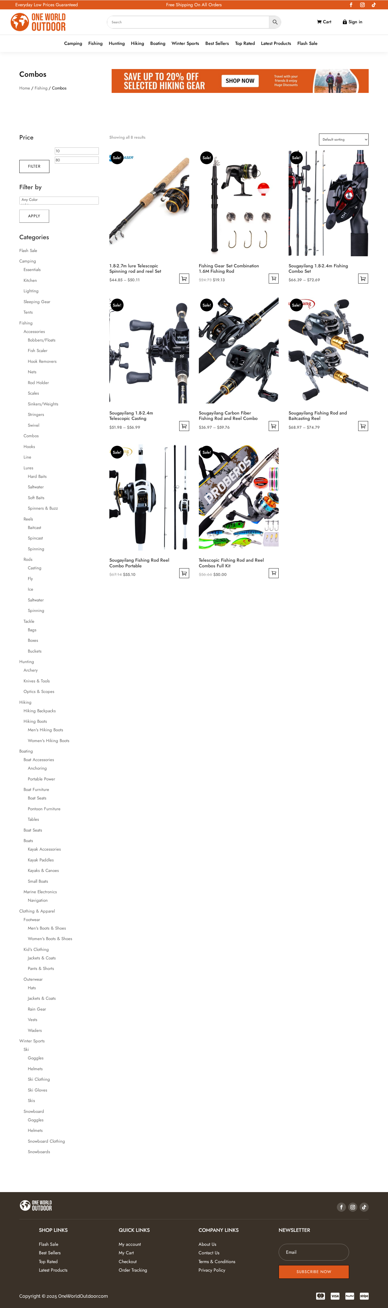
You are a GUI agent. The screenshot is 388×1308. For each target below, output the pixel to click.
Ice (30, 589)
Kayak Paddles (41, 860)
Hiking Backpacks (40, 711)
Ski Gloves (37, 1090)
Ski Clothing (39, 1079)
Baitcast (34, 527)
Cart (327, 21)
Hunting (117, 44)
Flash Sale (307, 44)
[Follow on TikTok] (373, 4)
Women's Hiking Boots (48, 741)
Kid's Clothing (36, 949)
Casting (34, 568)
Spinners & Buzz (43, 508)
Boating (157, 44)
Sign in (355, 21)
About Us (207, 1244)
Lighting (31, 291)
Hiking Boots (35, 721)
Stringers (36, 414)
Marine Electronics (40, 892)
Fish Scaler (37, 350)
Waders (35, 1030)
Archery (31, 670)
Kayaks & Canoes (43, 870)
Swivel (33, 425)
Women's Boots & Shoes (50, 939)
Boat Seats (37, 798)
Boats (28, 841)
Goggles (35, 1058)
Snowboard (34, 1111)
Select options (184, 279)
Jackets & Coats (42, 958)
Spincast (35, 538)
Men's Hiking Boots (45, 730)
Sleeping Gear (37, 302)
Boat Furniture (36, 789)
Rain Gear (37, 1009)
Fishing (95, 44)
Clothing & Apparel (37, 911)
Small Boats (38, 881)
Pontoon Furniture (44, 809)
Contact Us (209, 1252)
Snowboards (39, 1152)
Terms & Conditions (217, 1261)
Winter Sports (185, 44)
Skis (31, 1100)
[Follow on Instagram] (362, 4)
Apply (34, 216)
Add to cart (274, 279)
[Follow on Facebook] (351, 4)
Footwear (32, 920)
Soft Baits (36, 498)
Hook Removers (42, 361)
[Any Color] (59, 200)
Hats (32, 988)
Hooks (29, 446)
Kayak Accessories (44, 849)
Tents (28, 312)
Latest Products (276, 44)
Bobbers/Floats (41, 340)
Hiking (137, 44)
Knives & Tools (37, 681)
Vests (32, 1020)
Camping (73, 44)
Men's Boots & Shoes (47, 928)
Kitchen (30, 280)
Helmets (35, 1069)
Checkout (128, 1261)
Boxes (33, 640)
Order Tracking (133, 1270)
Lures (28, 468)
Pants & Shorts (41, 968)
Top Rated (245, 44)
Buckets (34, 651)
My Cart (126, 1252)
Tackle (29, 621)
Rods (28, 559)
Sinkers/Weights (43, 404)
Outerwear (33, 979)
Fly (30, 579)
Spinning (36, 549)
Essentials (32, 269)
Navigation (38, 900)
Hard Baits (37, 476)
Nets (32, 372)
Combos (31, 436)
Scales (33, 393)
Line (27, 457)
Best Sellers (217, 44)
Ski (26, 1049)
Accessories (34, 331)
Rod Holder (38, 383)
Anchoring (37, 768)
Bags (32, 630)
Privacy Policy (212, 1270)
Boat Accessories (39, 760)
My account (130, 1244)
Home (24, 88)
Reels (28, 519)
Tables (33, 819)
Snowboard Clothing (46, 1141)
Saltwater (36, 487)
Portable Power (41, 779)
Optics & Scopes (39, 691)
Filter (34, 166)
